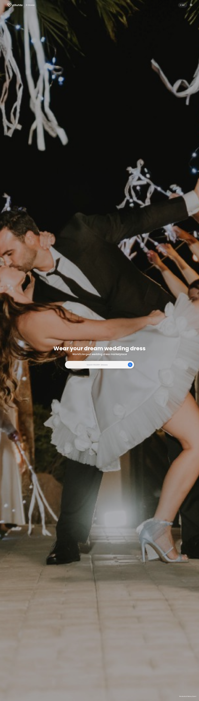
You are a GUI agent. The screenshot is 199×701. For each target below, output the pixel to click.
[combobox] (99, 364)
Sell (183, 5)
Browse (31, 5)
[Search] (130, 364)
